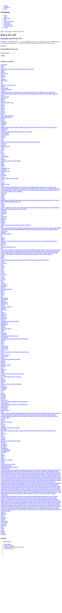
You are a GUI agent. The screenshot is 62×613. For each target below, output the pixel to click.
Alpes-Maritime (14, 187)
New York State (48, 503)
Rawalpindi (17, 359)
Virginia (57, 508)
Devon (2, 474)
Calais (46, 187)
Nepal (2, 331)
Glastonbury (13, 476)
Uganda (3, 461)
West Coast (29, 509)
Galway (55, 241)
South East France (34, 190)
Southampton (7, 487)
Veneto (37, 254)
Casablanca (3, 321)
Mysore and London (6, 328)
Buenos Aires (4, 80)
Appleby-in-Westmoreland (12, 470)
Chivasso (43, 250)
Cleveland (3, 143)
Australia (3, 91)
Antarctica (3, 76)
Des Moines (9, 499)
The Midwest (29, 508)
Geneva (17, 430)
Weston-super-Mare (56, 492)
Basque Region (38, 413)
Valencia (8, 417)
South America (4, 403)
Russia (2, 382)
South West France (53, 190)
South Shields (53, 486)
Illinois (56, 499)
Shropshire (26, 486)
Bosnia (2, 111)
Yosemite (8, 511)
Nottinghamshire (11, 483)
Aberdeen (3, 470)
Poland (2, 372)
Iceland (2, 223)
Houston (49, 499)
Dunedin (15, 338)
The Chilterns (28, 489)
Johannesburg (14, 401)
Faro (2, 376)
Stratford (43, 487)
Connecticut (50, 497)
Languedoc (50, 188)
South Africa (24, 69)
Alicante (8, 413)
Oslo (14, 352)
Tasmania (23, 93)
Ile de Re (44, 188)
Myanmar (3, 327)
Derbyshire (58, 473)
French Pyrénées (30, 188)
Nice (15, 190)
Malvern (13, 480)
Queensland (4, 93)
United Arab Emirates (6, 465)
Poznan (13, 373)
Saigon (6, 521)
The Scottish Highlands (26, 490)
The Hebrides (42, 489)
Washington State (21, 509)
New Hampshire (20, 503)
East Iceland (8, 225)
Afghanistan (4, 64)
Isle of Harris (57, 477)
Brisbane (8, 92)
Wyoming (3, 511)
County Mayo (36, 241)
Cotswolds (33, 473)
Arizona (25, 496)
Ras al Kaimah (14, 467)
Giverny (40, 188)
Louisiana (35, 500)
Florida (18, 499)
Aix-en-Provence (5, 187)
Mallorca (3, 293)
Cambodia (3, 121)
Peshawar (11, 359)
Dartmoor (52, 473)
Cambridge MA (5, 497)
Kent (2, 264)
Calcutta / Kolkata (33, 228)
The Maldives (4, 448)
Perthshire (58, 483)
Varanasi (56, 229)
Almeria (12, 413)
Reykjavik (21, 225)
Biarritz (32, 187)
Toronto (49, 127)
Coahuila (3, 306)
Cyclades (21, 207)
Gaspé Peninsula (14, 127)
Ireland (2, 239)
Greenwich (3, 212)
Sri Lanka (3, 419)
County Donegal (21, 241)
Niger (2, 341)
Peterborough (4, 484)
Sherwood (11, 486)
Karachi (3, 359)
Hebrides (24, 477)
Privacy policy (7, 544)
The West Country (51, 490)
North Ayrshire (4, 347)
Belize (2, 104)
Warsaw (17, 373)
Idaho (53, 499)
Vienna (7, 96)
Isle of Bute (51, 477)
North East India (10, 229)
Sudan (2, 423)
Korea (2, 268)
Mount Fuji (28, 260)
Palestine (3, 360)
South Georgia (4, 88)
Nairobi (3, 267)
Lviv (10, 464)
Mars (2, 296)
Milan (50, 251)
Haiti (2, 215)
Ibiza (40, 414)
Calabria (38, 250)
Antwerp (3, 102)
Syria (2, 432)
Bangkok (3, 441)
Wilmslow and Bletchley (16, 493)
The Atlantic (4, 443)
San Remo (35, 252)
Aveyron (28, 187)
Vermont (52, 508)
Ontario (36, 127)
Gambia (3, 194)
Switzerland (4, 429)
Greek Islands (30, 207)
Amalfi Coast (18, 250)
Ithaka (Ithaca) (42, 207)
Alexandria (3, 168)
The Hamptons (22, 508)
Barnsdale (26, 470)
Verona (45, 254)
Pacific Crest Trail (44, 505)
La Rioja (54, 414)
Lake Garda (32, 251)
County (2, 147)
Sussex (12, 489)
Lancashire (39, 478)
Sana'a (2, 530)
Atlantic (3, 86)
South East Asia (11, 85)
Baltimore (38, 496)
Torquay (11, 492)
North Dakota (4, 505)
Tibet (2, 454)
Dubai (2, 162)
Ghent (11, 102)
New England (12, 503)
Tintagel (6, 492)
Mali (2, 292)
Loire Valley (56, 188)
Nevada (6, 503)
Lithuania (3, 283)
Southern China (36, 142)
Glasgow (3, 204)
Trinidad (30, 131)
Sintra (13, 376)
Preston (26, 484)
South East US (4, 407)
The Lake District (56, 489)
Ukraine (3, 462)
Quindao (24, 142)
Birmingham (51, 470)
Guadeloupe (4, 213)
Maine (39, 500)
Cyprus (2, 155)
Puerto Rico (24, 131)
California (55, 496)
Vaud (46, 430)
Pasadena (58, 505)
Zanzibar (3, 532)
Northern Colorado (13, 505)
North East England (48, 480)
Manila (2, 371)
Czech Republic (5, 156)
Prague (2, 158)
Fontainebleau (16, 188)
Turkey (2, 458)
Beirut (2, 280)
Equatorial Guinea (5, 171)
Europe (2, 177)
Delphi (25, 207)
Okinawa (38, 260)
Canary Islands (51, 413)
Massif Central (4, 299)
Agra (2, 228)
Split (2, 150)
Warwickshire (20, 492)
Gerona (32, 414)
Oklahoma (33, 505)
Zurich (53, 430)
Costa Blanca (8, 414)
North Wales (4, 481)
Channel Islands (5, 134)
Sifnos (11, 209)
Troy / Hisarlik (8, 460)
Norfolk (40, 480)
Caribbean (3, 130)
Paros (47, 207)
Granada (36, 414)
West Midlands (39, 492)
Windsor (30, 493)
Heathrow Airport (17, 477)
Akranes (3, 225)
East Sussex (29, 474)
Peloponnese (56, 207)
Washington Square (12, 509)
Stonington (57, 506)
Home (5, 15)
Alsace (19, 187)
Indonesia (3, 232)
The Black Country (19, 489)
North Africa (17, 69)
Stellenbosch (25, 401)
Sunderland (3, 489)
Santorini (7, 209)
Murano (3, 252)
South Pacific (4, 408)
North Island (21, 338)
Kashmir (55, 228)
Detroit (14, 499)
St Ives (2, 420)
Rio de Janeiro (4, 115)
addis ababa (4, 175)
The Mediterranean (5, 449)
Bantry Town (4, 241)
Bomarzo (33, 250)
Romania (3, 379)
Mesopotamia (4, 303)
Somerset (36, 486)
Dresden (33, 200)
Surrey (8, 489)
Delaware (3, 499)
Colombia (3, 145)
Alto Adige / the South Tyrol (8, 250)
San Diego (24, 506)
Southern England (15, 487)
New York (40, 503)
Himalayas (3, 217)
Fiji (1, 181)
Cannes (50, 187)
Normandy (19, 190)
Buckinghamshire (25, 471)
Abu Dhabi (3, 467)
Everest (2, 180)
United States (4, 495)
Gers (36, 188)
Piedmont (18, 252)
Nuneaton (18, 483)
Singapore (3, 397)
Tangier (17, 321)
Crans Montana (10, 430)
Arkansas (29, 496)
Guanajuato (8, 306)
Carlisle (3, 473)
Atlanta (34, 496)
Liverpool (58, 478)
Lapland (7, 184)
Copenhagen (4, 161)
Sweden (3, 426)
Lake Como (25, 251)
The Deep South (14, 508)
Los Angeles (29, 500)
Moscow (8, 384)
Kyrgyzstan (4, 274)
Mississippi (18, 502)
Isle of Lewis (4, 478)
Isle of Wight (29, 478)
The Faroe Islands (16, 161)
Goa (48, 228)
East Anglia (23, 474)
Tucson (35, 508)
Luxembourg (4, 285)
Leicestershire (45, 478)
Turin (25, 254)
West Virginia (36, 509)
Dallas (55, 497)
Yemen (2, 528)
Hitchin (43, 477)
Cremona (55, 250)
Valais (42, 430)
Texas (7, 508)
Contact (6, 27)
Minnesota (12, 502)
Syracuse (3, 254)
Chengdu (7, 142)
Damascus (3, 433)
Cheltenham (8, 473)
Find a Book (7, 18)
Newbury (24, 480)
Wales (14, 492)
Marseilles (6, 190)
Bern (5, 430)
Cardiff (56, 471)
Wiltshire (25, 493)
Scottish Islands (5, 486)
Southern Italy (54, 252)
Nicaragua (3, 340)
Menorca (21, 416)
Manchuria (19, 142)
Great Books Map (8, 25)
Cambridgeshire (50, 471)
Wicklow (3, 242)
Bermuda (3, 105)
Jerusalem (8, 247)
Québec (44, 127)
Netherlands (4, 334)
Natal (19, 401)
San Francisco (30, 506)
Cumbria (47, 473)
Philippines (3, 369)
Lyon (2, 190)
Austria (2, 95)
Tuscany (29, 254)
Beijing (2, 142)
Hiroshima (3, 260)
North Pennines (57, 480)
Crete (17, 207)
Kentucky (11, 500)
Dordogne (9, 188)
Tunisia (2, 457)
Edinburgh (35, 474)
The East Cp (4, 446)
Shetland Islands (18, 486)
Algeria (2, 72)
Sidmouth (31, 486)
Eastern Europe (4, 178)
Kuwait (2, 273)
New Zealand (4, 337)
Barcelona (31, 413)
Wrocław (22, 373)
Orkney (23, 483)
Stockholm (17, 427)
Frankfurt (37, 200)
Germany (3, 198)
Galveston (22, 499)
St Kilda (38, 487)
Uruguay (3, 512)
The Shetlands (35, 490)
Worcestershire (44, 493)
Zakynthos (24, 209)
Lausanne (21, 430)
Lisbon (5, 376)
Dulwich (14, 474)
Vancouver (54, 127)
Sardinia (41, 252)
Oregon (38, 505)
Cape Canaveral (13, 497)
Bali (2, 233)
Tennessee (3, 508)
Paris (23, 190)
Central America (5, 133)
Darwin (21, 92)
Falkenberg (3, 427)
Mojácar (26, 416)
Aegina (2, 207)
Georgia (3, 196)
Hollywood (43, 499)
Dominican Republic (15, 131)
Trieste (21, 254)
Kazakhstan (4, 263)
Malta (2, 295)
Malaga (12, 416)
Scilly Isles (40, 484)
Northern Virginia (22, 505)
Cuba (2, 152)
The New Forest (5, 490)
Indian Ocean (4, 231)
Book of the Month (9, 21)
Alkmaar (3, 336)
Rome (31, 252)
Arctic (2, 77)
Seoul (2, 270)
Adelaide (3, 92)
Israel (2, 245)
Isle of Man (3, 244)
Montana (45, 502)
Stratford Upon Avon (50, 487)
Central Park (26, 497)
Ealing (18, 474)
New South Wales (50, 92)
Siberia (13, 384)
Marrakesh (11, 321)
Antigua (3, 131)
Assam (5, 228)
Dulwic (2, 163)
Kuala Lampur (4, 289)
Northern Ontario (22, 127)
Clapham (23, 473)
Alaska (7, 496)
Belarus (3, 99)
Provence (27, 190)
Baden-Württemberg (13, 200)
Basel (2, 430)
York (49, 493)
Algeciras (3, 413)
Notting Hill (52, 481)
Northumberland (39, 481)
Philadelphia (11, 506)
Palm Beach (53, 505)
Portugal (3, 375)
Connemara (11, 241)
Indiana (2, 500)
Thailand (3, 439)
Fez (8, 321)
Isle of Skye (23, 478)
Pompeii (24, 252)
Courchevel (4, 188)
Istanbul (3, 460)
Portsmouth (21, 484)
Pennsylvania (4, 506)
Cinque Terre (49, 250)
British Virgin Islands (6, 117)
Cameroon (3, 124)
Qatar (2, 378)
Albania (3, 70)
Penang (10, 289)
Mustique (3, 325)
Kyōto (23, 260)
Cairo (8, 168)
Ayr (2, 391)
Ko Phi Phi (8, 441)
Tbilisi (2, 197)
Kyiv (7, 464)
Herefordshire (30, 477)
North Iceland (15, 225)
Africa (2, 67)
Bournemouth (4, 471)
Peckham (45, 483)
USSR (2, 515)
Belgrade (3, 394)
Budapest (3, 222)
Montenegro (4, 317)
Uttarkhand (50, 229)
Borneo (2, 110)
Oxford (27, 483)
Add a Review (7, 24)
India (2, 226)
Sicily (49, 252)
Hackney (38, 476)
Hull (47, 477)
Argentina (3, 79)
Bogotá (2, 146)
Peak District (39, 483)
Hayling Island (9, 477)
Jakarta (5, 233)
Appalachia (19, 496)
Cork (15, 241)
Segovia (39, 416)
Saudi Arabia (4, 387)
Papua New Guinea (6, 365)
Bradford (10, 471)
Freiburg (43, 200)
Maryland (57, 500)
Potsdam (7, 201)
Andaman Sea (4, 73)
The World (3, 452)
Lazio (42, 251)
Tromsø (27, 352)
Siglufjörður (28, 225)
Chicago (3, 137)
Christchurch (9, 338)
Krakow (8, 373)
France (2, 185)
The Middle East (5, 451)
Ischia (6, 251)
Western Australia (52, 93)
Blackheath (58, 470)
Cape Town (4, 401)
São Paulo (10, 115)
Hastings (55, 476)
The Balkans (4, 445)
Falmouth (53, 474)
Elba (59, 250)
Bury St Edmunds (35, 471)
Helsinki (3, 184)
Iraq (2, 236)
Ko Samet (14, 441)
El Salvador (4, 169)
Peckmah (3, 366)
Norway (3, 350)
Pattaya (19, 441)
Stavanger (17, 352)
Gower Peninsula (21, 476)
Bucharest (3, 381)
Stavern (23, 352)
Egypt (2, 166)
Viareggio (49, 254)
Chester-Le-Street (15, 473)
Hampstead (50, 476)
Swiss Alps (38, 430)
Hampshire (44, 476)
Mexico (3, 305)
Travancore (41, 229)
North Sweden (10, 427)
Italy (2, 248)
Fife (57, 474)
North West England (12, 481)
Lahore (7, 359)
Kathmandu (4, 333)
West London (31, 492)
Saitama (43, 260)
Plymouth (15, 484)
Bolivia (2, 107)
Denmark (3, 159)
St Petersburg (18, 384)
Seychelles (3, 395)
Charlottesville (33, 497)
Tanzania (3, 438)
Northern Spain (32, 416)
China (2, 140)
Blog (5, 20)
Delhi (40, 228)
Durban (9, 401)
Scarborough (34, 484)
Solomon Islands (5, 410)
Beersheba (3, 247)
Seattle (36, 506)
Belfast (41, 470)
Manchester (18, 480)
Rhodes (3, 209)
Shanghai (29, 142)
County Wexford (45, 241)
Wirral (34, 493)
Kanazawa (18, 260)
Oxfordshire (32, 483)
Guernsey (3, 136)
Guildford (33, 476)
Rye (29, 484)
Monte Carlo (4, 314)
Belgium (3, 101)
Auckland (3, 338)
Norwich (46, 481)
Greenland (3, 210)
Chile (2, 139)
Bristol (19, 471)
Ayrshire (22, 470)
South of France (44, 190)
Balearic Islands (24, 413)
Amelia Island (12, 496)
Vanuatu (3, 516)
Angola (2, 75)
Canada (3, 126)
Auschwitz (3, 373)
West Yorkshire (47, 492)
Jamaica (3, 257)
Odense (9, 161)
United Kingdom (5, 468)
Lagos (2, 344)
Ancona (24, 250)
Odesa (13, 464)
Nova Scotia (31, 127)
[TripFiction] (8, 3)
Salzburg (3, 96)
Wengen (50, 430)
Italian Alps (12, 251)
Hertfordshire (37, 477)
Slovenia (3, 398)
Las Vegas (16, 500)
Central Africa (4, 69)
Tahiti (2, 435)
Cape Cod (20, 497)
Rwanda (3, 385)
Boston (50, 496)
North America (4, 346)
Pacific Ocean (4, 356)
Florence (3, 251)
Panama (3, 363)
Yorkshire (53, 493)
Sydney (19, 93)
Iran (2, 235)
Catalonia (57, 413)
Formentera (22, 414)
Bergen (2, 352)
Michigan (3, 308)
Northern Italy (12, 252)
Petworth (10, 484)
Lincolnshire (52, 478)
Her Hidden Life (6, 38)
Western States (43, 509)
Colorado (44, 497)
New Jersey (28, 503)
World (2, 527)
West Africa (31, 69)
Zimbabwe (3, 534)
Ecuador (3, 165)
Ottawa (40, 127)
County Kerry (29, 241)
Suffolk (58, 487)
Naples (7, 252)
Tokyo (47, 260)
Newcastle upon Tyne (32, 480)
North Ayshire (4, 349)
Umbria (33, 254)
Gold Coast (37, 92)
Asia (2, 83)
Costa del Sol (16, 414)
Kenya (2, 266)
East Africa (11, 69)
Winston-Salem (51, 509)
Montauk (50, 502)
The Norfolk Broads (14, 490)
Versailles (19, 191)
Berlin (24, 200)
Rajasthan (17, 229)
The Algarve (18, 376)
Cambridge (43, 471)
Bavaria (21, 200)
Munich (3, 201)
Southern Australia (11, 93)
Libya (2, 282)
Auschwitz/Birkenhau (6, 89)
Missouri (32, 502)
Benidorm (44, 413)
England (40, 474)
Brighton (15, 471)
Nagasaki (33, 260)
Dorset (6, 474)
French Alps (23, 188)
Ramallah (3, 362)
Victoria (46, 93)
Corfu (13, 207)
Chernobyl (3, 384)
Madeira (9, 376)
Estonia (2, 172)
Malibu (43, 500)
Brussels (7, 102)
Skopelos (15, 209)
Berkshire (45, 470)
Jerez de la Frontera (46, 414)
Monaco (11, 190)
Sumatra (9, 233)
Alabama (3, 496)
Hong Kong (13, 142)
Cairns (12, 92)
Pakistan (3, 357)
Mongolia (3, 315)
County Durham (40, 473)
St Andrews (29, 487)
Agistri (6, 207)
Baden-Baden (4, 200)
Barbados (7, 131)
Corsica (54, 187)
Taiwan (2, 436)
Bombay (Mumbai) (24, 228)
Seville (42, 416)
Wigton (8, 493)
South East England (44, 486)
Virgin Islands (4, 522)
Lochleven (3, 480)
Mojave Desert (38, 502)
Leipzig (57, 200)
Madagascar (4, 286)
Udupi (45, 229)
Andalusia (17, 413)
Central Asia (4, 85)
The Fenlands (35, 489)
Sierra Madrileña (49, 416)
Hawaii (38, 499)
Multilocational (4, 324)
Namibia (3, 330)
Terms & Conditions (9, 545)
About (5, 17)
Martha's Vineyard (50, 500)
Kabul (2, 66)
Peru (2, 368)
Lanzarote (3, 416)
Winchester (3, 525)
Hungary (3, 220)
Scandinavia (4, 388)
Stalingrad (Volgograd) (6, 422)
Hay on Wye (4, 216)
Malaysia (3, 287)
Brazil (2, 114)
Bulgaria (3, 118)
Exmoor (48, 474)
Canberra (16, 92)
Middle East (4, 309)
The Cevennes (8, 191)
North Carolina (56, 503)
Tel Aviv (14, 247)
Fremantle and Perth (28, 92)
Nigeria (2, 343)
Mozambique (4, 322)
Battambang (4, 123)
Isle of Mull (17, 478)
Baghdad (3, 238)
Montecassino (55, 251)
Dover (9, 474)
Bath (37, 470)
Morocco (3, 320)
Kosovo (3, 271)
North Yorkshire (22, 481)
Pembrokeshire (51, 483)
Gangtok (44, 228)
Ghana (2, 203)
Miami (2, 502)
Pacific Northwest (5, 355)
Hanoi (2, 521)
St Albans (23, 487)
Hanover (52, 200)
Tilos (19, 209)
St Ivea (34, 487)
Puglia (27, 252)
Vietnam (3, 519)
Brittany (42, 187)
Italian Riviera (18, 251)
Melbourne (43, 92)
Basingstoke (33, 470)
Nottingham (4, 483)
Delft (13, 336)
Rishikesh (22, 229)
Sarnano (45, 252)
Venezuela (3, 518)
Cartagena (7, 146)
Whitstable (3, 493)
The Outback (40, 93)
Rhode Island (17, 506)
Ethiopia (3, 174)
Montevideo (4, 318)
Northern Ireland (31, 481)
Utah (48, 508)
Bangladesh (4, 98)
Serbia (2, 392)
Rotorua (26, 338)
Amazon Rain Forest (6, 404)
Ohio (28, 505)
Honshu (14, 260)
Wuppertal (18, 201)
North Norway (8, 352)
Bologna (3, 108)
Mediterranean (4, 302)
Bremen (28, 200)
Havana (3, 153)
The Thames (43, 490)
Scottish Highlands (53, 484)
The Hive (48, 489)
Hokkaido (8, 260)
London (8, 480)
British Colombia (5, 127)
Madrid (8, 416)
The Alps (16, 178)
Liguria (46, 251)
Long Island (23, 500)
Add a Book (7, 23)
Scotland (3, 390)
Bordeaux (37, 187)
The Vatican (16, 254)
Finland (3, 182)
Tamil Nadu (34, 229)
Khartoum (3, 425)
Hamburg (47, 200)
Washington (4, 509)
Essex (44, 474)
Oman (2, 353)
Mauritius (3, 301)
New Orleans (34, 503)
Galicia (27, 414)
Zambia (3, 531)
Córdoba (3, 414)
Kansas (6, 500)
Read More (3, 46)
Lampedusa (38, 251)
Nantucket (55, 502)
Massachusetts (4, 298)
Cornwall (28, 473)
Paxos (50, 207)
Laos (2, 276)
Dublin (51, 241)
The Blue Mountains (31, 93)
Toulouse (14, 191)
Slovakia (11, 178)
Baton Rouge (44, 496)
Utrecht (16, 336)
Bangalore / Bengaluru (13, 228)
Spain (2, 411)
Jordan (2, 261)
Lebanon (3, 279)
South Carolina (42, 506)
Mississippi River (25, 502)
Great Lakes (33, 499)
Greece (2, 206)
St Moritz (32, 430)
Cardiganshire (4, 128)
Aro (2, 82)
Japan (2, 258)
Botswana (3, 112)
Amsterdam (8, 336)
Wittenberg (12, 201)
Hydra (36, 207)
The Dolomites (9, 254)
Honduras (3, 219)
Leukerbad (27, 430)
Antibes (24, 187)
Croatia (2, 149)
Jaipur (50, 228)
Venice (41, 254)
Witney (38, 493)
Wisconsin (58, 509)
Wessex (26, 492)
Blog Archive (8, 31)
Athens (10, 207)
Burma (2, 120)
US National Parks (42, 508)
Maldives (3, 290)
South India (28, 229)
